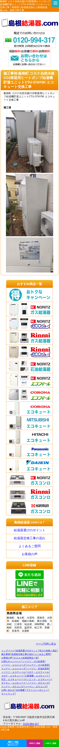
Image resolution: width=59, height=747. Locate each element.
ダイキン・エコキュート (13, 683)
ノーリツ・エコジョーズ (13, 665)
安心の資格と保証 (48, 650)
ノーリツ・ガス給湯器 (33, 661)
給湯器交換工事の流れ (29, 538)
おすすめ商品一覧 (29, 284)
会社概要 (20, 690)
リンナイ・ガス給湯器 (38, 665)
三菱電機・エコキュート (37, 676)
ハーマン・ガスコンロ (36, 686)
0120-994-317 (31, 724)
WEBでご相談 (34, 743)
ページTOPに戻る (46, 643)
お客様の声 (29, 554)
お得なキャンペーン (11, 661)
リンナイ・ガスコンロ (12, 686)
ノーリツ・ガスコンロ (38, 683)
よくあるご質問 (30, 546)
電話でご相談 (13, 743)
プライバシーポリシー (37, 690)
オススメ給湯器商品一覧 (26, 658)
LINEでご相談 (50, 743)
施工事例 (5, 654)
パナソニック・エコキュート (36, 679)
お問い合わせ (7, 690)
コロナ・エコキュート (12, 676)
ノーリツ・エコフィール (13, 672)
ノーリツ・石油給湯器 (38, 668)
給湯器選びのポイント (29, 530)
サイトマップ (7, 693)
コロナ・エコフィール (38, 672)
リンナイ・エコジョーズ (13, 668)
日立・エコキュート (11, 679)
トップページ (7, 650)
